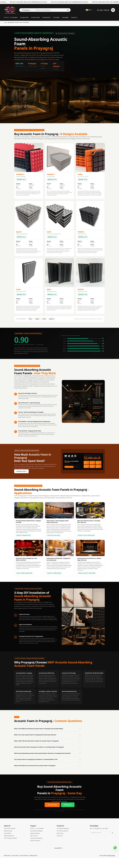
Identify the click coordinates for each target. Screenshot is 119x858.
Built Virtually (111, 855)
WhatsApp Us (68, 804)
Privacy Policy (15, 855)
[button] (26, 10)
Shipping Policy (33, 855)
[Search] (68, 10)
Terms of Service (24, 855)
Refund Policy (7, 855)
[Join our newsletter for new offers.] (112, 833)
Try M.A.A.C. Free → (21, 471)
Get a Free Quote (52, 804)
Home (5, 22)
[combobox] (52, 10)
